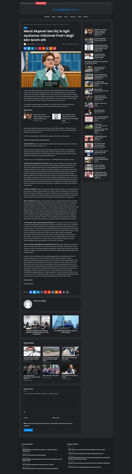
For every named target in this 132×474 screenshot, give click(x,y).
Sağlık (66, 16)
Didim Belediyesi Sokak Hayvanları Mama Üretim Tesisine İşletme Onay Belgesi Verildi (67, 3)
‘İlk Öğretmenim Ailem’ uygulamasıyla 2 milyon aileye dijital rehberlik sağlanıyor (100, 175)
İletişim (85, 16)
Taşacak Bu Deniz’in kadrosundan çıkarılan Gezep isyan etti (32, 377)
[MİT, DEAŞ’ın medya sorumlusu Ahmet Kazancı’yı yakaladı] (89, 146)
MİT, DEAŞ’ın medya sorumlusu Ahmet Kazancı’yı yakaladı (99, 145)
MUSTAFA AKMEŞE (30, 44)
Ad (25, 412)
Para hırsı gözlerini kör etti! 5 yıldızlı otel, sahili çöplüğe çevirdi (51, 359)
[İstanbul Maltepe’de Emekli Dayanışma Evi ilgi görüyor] (89, 160)
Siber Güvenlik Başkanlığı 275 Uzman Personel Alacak (101, 118)
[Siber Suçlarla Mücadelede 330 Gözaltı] (70, 351)
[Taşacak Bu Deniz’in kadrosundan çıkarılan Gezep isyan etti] (32, 369)
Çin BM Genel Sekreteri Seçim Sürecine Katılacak (100, 138)
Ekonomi (59, 16)
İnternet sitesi (55, 417)
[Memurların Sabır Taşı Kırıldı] (51, 369)
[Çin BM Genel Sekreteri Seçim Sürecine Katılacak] (89, 138)
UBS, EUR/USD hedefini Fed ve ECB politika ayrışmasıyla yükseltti (96, 62)
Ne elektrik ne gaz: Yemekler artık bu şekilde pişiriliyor (101, 83)
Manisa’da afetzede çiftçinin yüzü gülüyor (100, 39)
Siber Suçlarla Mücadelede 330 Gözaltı (69, 358)
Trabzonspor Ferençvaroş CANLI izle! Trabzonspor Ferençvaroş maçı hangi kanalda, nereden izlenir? (101, 128)
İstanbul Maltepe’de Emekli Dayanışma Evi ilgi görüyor (101, 159)
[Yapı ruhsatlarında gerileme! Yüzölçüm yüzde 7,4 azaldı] (32, 351)
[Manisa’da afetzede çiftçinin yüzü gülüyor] (89, 40)
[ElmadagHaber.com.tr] (66, 9)
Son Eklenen (96, 24)
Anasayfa (47, 16)
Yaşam (79, 16)
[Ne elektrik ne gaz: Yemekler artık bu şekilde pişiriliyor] (89, 84)
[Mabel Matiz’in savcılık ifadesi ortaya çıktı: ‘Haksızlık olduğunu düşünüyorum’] (28, 116)
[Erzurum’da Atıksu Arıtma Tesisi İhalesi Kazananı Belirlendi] (89, 167)
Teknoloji (73, 16)
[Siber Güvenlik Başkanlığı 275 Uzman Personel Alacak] (89, 119)
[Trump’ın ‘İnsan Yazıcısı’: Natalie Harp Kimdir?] (89, 153)
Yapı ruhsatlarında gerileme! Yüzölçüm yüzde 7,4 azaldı (32, 358)
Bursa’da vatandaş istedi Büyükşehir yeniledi (99, 68)
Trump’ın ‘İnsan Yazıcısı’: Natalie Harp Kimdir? (101, 151)
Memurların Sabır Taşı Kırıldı (50, 375)
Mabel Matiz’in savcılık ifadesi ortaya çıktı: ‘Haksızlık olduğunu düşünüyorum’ (41, 116)
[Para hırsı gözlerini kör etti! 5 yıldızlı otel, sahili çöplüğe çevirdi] (51, 351)
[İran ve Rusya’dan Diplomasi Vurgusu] (70, 369)
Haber (53, 16)
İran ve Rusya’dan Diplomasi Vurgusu (70, 376)
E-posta (26, 417)
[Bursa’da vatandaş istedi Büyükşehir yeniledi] (89, 69)
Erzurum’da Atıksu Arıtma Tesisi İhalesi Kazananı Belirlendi (100, 166)
